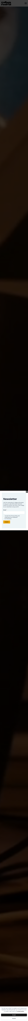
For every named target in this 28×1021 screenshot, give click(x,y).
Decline (14, 1018)
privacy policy (20, 1011)
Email (5, 510)
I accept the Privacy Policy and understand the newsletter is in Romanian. (12, 517)
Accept (14, 1015)
